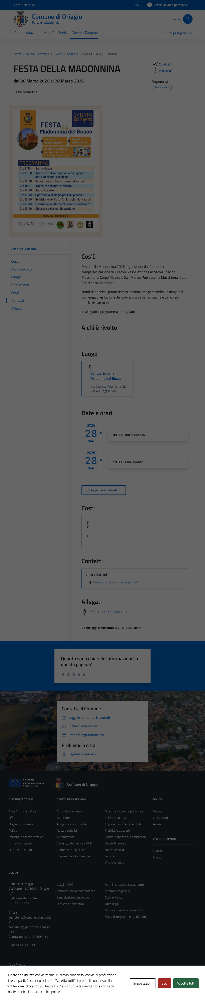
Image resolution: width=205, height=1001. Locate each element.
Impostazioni (142, 983)
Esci (165, 983)
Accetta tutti (186, 983)
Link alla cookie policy (44, 991)
